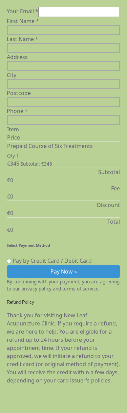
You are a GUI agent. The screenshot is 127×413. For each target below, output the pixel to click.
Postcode (19, 93)
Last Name (22, 39)
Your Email (22, 11)
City (11, 75)
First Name (23, 21)
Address (17, 57)
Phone (17, 111)
